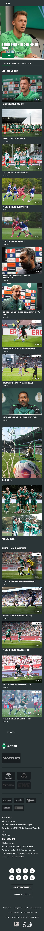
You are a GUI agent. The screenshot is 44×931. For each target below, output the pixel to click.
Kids (3, 831)
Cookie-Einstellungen (29, 912)
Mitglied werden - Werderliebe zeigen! (17, 824)
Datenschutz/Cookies (33, 908)
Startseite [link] (10, 732)
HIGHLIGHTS (7, 480)
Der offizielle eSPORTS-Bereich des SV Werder (21, 828)
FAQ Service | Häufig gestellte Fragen (17, 846)
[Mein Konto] (40, 3)
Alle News (6, 835)
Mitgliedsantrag (8, 821)
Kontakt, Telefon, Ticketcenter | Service (18, 850)
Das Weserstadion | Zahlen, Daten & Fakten (20, 853)
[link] (22, 92)
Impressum (7, 908)
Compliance (18, 908)
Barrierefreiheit (13, 912)
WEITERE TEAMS (8, 538)
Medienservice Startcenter (13, 856)
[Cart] (36, 3)
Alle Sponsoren (8, 843)
